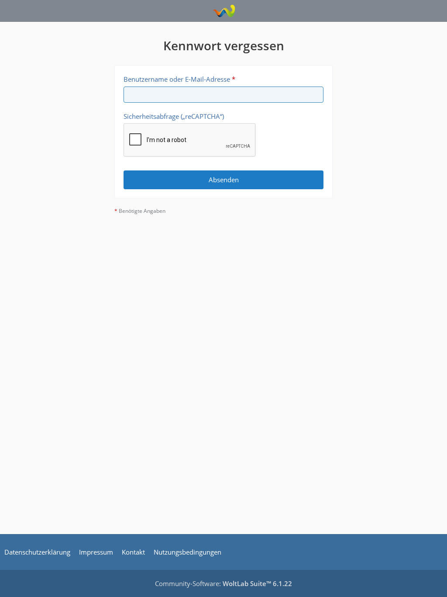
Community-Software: (223, 583)
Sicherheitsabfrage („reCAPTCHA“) (174, 116)
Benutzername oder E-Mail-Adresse (177, 79)
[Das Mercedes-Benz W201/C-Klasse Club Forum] (223, 11)
